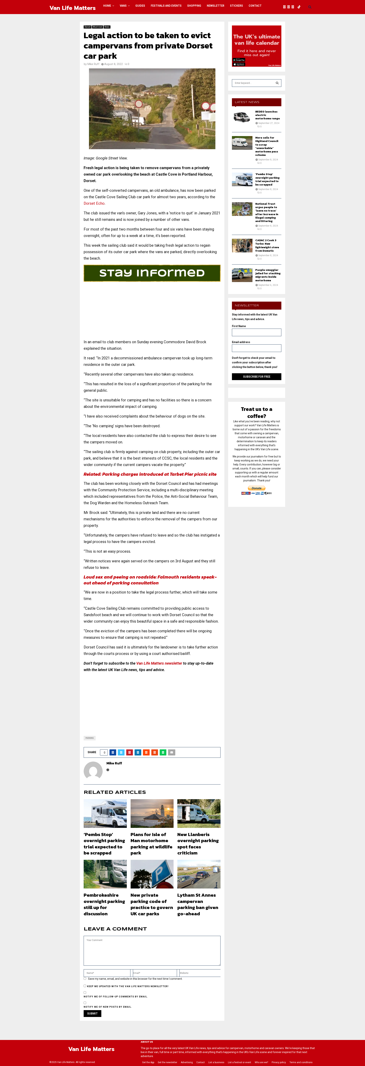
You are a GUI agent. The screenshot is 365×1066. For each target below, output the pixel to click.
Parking (90, 738)
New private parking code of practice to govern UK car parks (152, 904)
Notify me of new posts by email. (108, 1007)
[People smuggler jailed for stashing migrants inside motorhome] (242, 275)
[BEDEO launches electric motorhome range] (242, 117)
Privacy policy (279, 1062)
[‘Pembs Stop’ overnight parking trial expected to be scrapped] (242, 179)
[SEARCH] (277, 83)
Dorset (87, 27)
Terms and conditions (301, 1062)
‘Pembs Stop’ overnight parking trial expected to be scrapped (104, 844)
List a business (216, 1062)
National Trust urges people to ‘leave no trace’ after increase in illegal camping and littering (266, 212)
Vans (123, 5)
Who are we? (261, 1062)
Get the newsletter (167, 1062)
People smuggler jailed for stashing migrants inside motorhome (268, 275)
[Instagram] (294, 7)
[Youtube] (297, 7)
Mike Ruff (93, 64)
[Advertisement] (152, 312)
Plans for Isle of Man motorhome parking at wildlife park (151, 844)
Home (107, 5)
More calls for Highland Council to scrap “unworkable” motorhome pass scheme (266, 146)
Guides (140, 5)
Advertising (187, 1062)
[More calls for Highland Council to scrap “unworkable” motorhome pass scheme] (242, 143)
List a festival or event (239, 1062)
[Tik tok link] (300, 7)
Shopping (194, 5)
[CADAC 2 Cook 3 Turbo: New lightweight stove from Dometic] (242, 245)
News (107, 27)
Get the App (148, 1062)
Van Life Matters (72, 8)
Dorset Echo (94, 203)
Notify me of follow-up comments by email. (116, 996)
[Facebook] (285, 7)
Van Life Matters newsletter (159, 663)
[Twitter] (289, 7)
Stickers (236, 5)
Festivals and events (166, 5)
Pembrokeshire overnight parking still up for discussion (104, 904)
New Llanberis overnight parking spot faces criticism (198, 844)
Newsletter (215, 5)
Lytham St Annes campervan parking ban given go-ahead (197, 904)
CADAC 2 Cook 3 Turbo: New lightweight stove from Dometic (267, 245)
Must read (97, 27)
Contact (255, 5)
